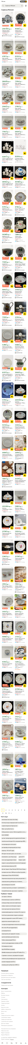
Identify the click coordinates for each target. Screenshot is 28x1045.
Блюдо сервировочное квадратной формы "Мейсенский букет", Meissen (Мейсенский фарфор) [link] (20, 481)
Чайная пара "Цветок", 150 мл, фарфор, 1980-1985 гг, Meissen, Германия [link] (20, 264)
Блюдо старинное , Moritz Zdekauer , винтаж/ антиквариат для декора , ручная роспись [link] (20, 614)
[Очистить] (22, 6)
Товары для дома (5, 1003)
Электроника (4, 999)
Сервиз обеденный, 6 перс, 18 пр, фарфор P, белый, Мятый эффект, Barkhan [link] (7, 375)
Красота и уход (4, 1007)
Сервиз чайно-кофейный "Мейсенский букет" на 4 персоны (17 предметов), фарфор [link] (7, 84)
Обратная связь (5, 1030)
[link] (10, 819)
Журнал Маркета (5, 1034)
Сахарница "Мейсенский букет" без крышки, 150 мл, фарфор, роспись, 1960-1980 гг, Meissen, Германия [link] (7, 264)
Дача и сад (3, 1011)
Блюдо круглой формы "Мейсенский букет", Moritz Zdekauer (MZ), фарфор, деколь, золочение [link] (7, 798)
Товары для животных (6, 1019)
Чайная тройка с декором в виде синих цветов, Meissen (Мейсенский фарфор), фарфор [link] (20, 184)
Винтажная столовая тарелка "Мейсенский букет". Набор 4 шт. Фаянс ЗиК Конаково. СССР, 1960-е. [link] (20, 534)
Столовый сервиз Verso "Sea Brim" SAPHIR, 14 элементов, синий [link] (20, 772)
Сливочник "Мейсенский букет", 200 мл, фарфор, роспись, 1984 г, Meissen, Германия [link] (7, 319)
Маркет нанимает (5, 1032)
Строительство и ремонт (7, 1021)
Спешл (7, 1043)
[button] (26, 6)
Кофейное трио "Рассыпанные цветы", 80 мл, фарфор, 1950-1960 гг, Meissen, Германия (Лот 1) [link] (7, 209)
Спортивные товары (6, 1017)
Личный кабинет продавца (7, 973)
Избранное (16, 1043)
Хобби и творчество (6, 1009)
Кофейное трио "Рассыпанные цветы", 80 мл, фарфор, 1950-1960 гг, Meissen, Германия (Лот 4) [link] (7, 237)
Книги (2, 1013)
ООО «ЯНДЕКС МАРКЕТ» (11, 1037)
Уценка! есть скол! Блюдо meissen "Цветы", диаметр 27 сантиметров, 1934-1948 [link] (7, 402)
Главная (2, 1043)
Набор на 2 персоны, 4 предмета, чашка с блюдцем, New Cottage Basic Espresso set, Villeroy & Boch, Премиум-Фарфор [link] (7, 481)
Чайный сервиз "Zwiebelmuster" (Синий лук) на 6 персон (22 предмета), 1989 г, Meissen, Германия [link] (7, 31)
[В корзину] (12, 25)
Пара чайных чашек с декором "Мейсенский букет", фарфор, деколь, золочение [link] (7, 586)
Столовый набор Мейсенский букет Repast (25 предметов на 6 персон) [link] (20, 159)
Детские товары (5, 1023)
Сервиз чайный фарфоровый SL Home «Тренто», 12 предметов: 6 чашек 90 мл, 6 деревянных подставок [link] (20, 586)
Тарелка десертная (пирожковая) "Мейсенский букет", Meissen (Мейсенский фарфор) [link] (7, 534)
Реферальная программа (7, 985)
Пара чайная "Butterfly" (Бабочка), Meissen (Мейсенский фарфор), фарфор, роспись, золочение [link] (7, 59)
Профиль (25, 1043)
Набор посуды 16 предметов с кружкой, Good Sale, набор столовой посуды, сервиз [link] (7, 744)
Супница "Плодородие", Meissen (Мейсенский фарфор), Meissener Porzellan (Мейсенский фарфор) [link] (20, 402)
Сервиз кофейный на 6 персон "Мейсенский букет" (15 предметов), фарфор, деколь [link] (7, 159)
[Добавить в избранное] (12, 13)
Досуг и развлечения (6, 991)
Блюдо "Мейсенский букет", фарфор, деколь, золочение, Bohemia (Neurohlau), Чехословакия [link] (20, 639)
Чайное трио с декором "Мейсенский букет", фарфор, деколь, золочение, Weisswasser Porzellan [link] (7, 772)
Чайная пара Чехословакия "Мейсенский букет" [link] (20, 237)
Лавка (11, 1043)
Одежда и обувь (5, 1001)
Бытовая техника (5, 995)
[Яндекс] (12, 1039)
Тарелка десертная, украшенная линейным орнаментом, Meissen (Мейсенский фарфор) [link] (7, 347)
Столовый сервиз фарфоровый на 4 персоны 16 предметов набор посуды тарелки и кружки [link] (20, 455)
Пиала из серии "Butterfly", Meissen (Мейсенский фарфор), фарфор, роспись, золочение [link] (19, 509)
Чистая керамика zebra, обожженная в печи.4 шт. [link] (20, 664)
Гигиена (3, 997)
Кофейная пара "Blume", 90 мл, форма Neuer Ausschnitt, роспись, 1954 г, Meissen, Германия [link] (7, 427)
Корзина (21, 1043)
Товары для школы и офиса (7, 1015)
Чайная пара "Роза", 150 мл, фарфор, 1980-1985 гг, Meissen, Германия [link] (7, 292)
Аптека (3, 1005)
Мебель (3, 993)
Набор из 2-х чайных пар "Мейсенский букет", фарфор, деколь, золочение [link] (20, 744)
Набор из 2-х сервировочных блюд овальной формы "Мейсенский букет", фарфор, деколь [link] (20, 719)
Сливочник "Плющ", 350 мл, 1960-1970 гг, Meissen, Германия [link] (20, 375)
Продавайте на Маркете (7, 975)
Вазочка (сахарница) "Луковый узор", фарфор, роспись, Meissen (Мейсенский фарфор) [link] (7, 664)
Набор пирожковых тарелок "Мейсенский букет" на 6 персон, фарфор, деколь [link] (7, 614)
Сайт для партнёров (6, 979)
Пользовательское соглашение (8, 1028)
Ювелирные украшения (6, 1025)
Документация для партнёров (8, 977)
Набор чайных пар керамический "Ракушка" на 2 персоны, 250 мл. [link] (19, 798)
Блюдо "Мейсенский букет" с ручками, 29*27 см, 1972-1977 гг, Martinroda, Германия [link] (20, 209)
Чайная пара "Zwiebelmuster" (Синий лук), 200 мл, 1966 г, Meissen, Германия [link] (20, 31)
